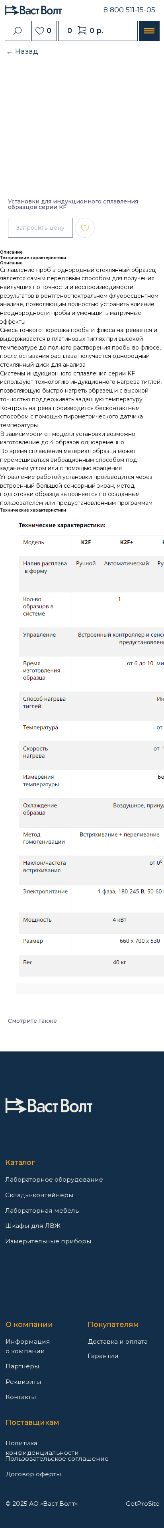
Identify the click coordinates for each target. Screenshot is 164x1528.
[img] (48, 1106)
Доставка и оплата (118, 1341)
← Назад (22, 51)
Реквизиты (23, 1381)
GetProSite (143, 1503)
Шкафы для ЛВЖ (33, 1225)
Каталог (20, 1162)
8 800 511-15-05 (129, 10)
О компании (29, 1324)
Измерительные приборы (48, 1241)
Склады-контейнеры (39, 1195)
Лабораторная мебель (42, 1210)
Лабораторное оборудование (54, 1179)
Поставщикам (32, 1422)
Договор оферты (33, 1474)
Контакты (21, 1397)
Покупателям (113, 1324)
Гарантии (103, 1356)
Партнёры (22, 1366)
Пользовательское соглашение (57, 1458)
